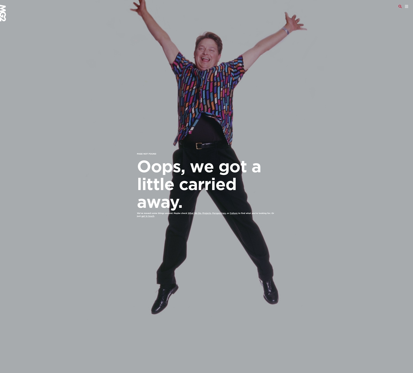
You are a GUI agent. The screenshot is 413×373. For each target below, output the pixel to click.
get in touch (147, 216)
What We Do (194, 213)
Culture (234, 213)
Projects (206, 213)
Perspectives (219, 213)
